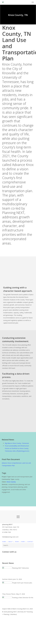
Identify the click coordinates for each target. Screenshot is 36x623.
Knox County (11, 482)
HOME (4, 541)
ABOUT (10, 541)
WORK (17, 541)
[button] (33, 2)
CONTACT (30, 541)
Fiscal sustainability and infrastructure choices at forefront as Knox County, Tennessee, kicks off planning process (17, 448)
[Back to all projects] (18, 516)
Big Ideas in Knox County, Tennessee (17, 443)
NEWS (23, 541)
